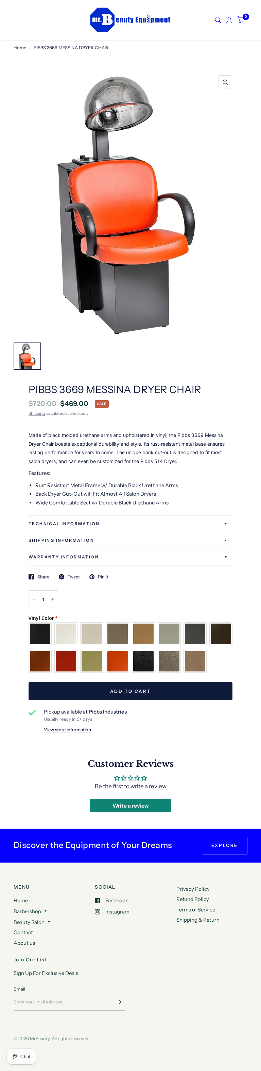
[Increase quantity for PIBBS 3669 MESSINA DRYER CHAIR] (53, 599)
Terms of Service (195, 909)
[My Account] (229, 20)
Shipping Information (61, 540)
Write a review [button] (130, 805)
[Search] (218, 20)
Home (20, 47)
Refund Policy (192, 899)
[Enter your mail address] (118, 1002)
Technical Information (64, 523)
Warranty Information (64, 556)
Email (19, 989)
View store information (67, 729)
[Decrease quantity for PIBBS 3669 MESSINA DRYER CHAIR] (34, 599)
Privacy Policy (193, 889)
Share (43, 576)
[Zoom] (225, 82)
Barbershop (27, 911)
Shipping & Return (198, 920)
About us (24, 943)
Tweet (74, 576)
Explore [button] (224, 845)
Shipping (37, 413)
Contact (23, 932)
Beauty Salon (29, 922)
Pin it (103, 576)
